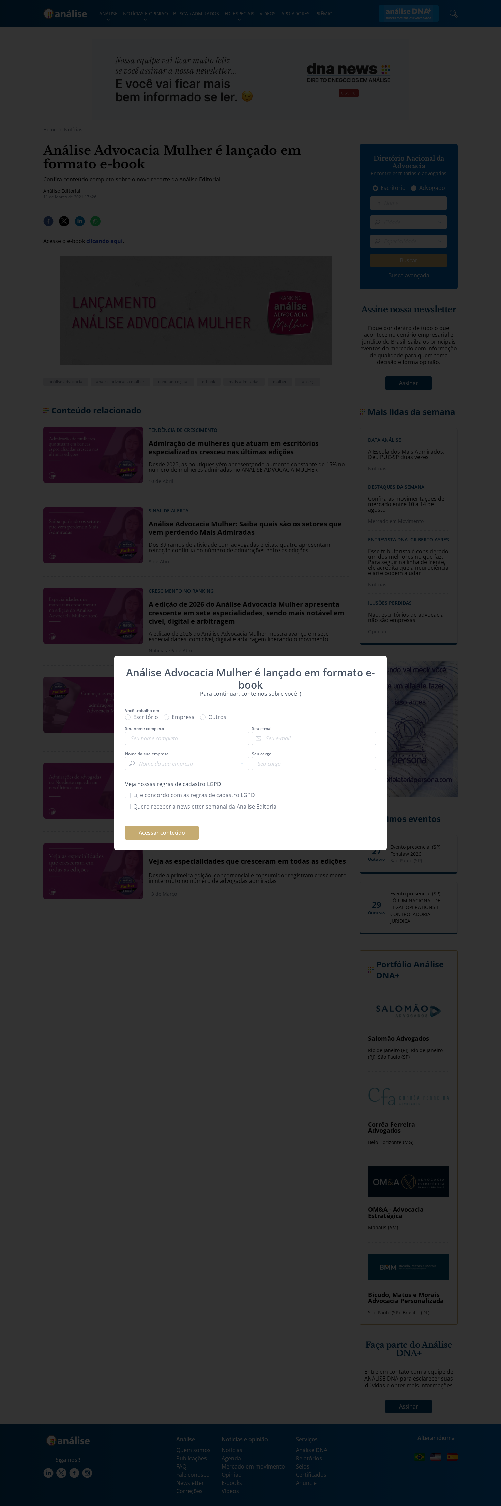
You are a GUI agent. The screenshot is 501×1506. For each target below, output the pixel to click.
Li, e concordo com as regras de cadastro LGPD (194, 795)
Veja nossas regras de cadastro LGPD (173, 784)
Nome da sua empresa (147, 754)
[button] (242, 763)
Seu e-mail (262, 729)
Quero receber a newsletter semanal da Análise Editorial (205, 807)
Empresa (183, 717)
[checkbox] (250, 795)
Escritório (145, 717)
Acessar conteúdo (162, 833)
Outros (217, 717)
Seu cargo (261, 754)
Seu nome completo (144, 729)
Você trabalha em (142, 711)
